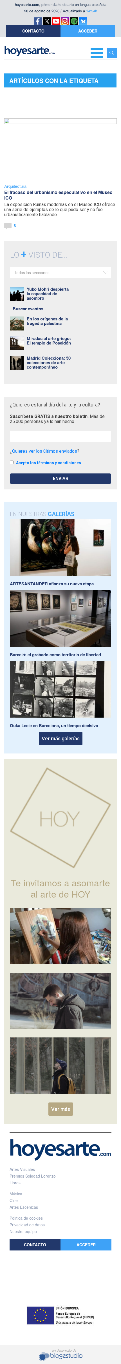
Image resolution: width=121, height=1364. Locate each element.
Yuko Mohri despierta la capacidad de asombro (48, 293)
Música (16, 1193)
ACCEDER (87, 31)
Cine (14, 1200)
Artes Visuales (22, 1169)
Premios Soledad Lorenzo (33, 1176)
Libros (15, 1182)
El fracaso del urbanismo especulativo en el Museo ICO (58, 195)
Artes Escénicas (24, 1207)
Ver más (60, 1109)
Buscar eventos (28, 308)
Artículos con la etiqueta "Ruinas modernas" (53, 81)
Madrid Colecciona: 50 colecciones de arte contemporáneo (49, 362)
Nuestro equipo (23, 1231)
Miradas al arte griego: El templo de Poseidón (49, 340)
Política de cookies (26, 1218)
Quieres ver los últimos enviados (44, 451)
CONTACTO (33, 31)
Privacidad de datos (27, 1224)
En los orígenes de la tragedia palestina (47, 320)
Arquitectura (15, 186)
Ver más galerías (61, 738)
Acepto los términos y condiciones (48, 463)
